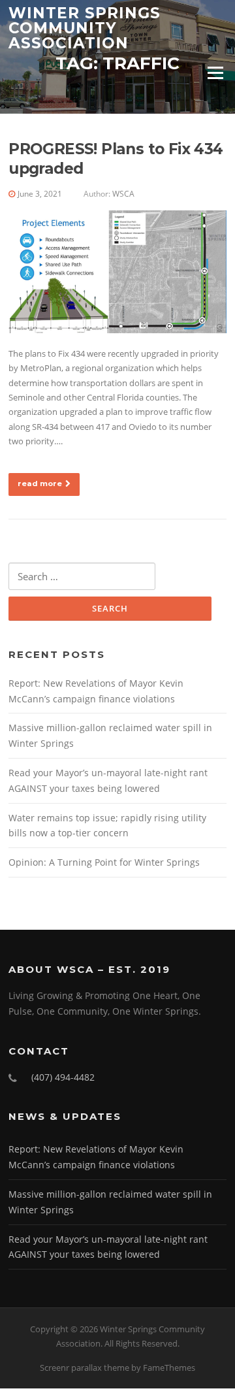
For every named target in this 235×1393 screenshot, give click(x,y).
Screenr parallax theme (84, 1367)
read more (40, 483)
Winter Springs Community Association (84, 27)
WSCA (123, 193)
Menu (215, 72)
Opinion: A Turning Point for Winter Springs (104, 862)
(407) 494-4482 (63, 1077)
